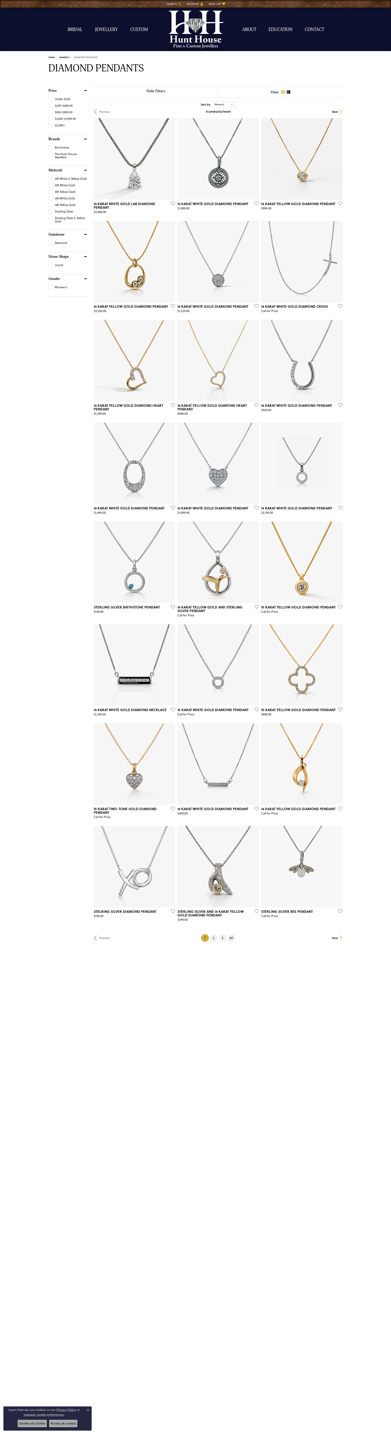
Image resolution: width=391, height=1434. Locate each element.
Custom (139, 29)
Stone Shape (58, 256)
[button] (173, 4)
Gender (54, 279)
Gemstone (56, 234)
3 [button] (222, 938)
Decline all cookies (32, 1423)
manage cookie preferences (44, 1414)
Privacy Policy (66, 1410)
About (249, 29)
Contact (314, 29)
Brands (54, 139)
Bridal (75, 29)
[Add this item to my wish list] (171, 203)
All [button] (231, 938)
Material (55, 170)
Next (335, 112)
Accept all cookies (63, 1423)
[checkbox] (59, 99)
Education (281, 29)
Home (51, 57)
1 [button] (206, 937)
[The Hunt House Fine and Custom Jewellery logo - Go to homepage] (195, 29)
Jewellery (106, 29)
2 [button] (214, 938)
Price (52, 90)
